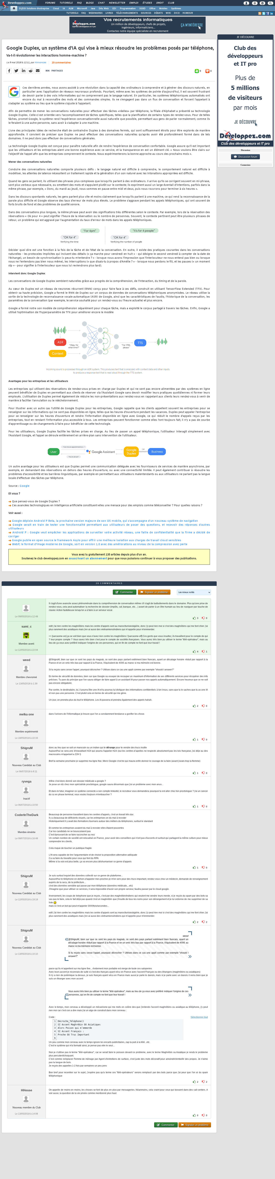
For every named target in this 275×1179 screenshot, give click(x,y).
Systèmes (176, 8)
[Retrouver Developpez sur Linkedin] (271, 13)
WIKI (168, 13)
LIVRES (109, 13)
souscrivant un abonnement (88, 558)
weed (26, 660)
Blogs (89, 2)
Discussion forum (247, 156)
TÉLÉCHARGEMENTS (127, 13)
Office (152, 8)
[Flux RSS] (259, 13)
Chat (101, 2)
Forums (50, 2)
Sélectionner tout (199, 1017)
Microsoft (82, 8)
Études (147, 2)
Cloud (56, 8)
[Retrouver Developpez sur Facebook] (267, 13)
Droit (160, 2)
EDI (114, 8)
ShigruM (27, 748)
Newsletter (117, 2)
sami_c (27, 626)
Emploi (133, 2)
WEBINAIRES (96, 13)
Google (24, 486)
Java (93, 8)
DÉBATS (158, 13)
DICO (177, 13)
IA (64, 8)
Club (170, 2)
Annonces (40, 62)
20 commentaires (61, 62)
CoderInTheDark (26, 815)
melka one (26, 714)
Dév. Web (104, 8)
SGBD (142, 8)
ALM (71, 8)
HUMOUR (188, 13)
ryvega (26, 781)
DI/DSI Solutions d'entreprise (34, 8)
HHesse (26, 1090)
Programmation (128, 8)
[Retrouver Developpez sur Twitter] (263, 13)
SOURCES (146, 13)
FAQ (79, 2)
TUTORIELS (72, 13)
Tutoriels (66, 2)
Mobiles (163, 8)
